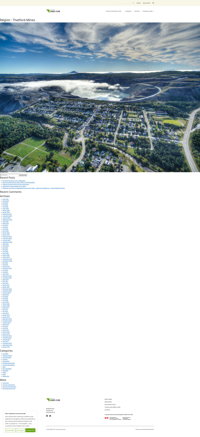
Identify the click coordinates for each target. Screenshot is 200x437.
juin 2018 (5, 326)
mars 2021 (5, 283)
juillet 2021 (5, 279)
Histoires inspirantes (8, 363)
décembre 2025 (7, 214)
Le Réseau (128, 11)
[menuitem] (153, 3)
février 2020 (6, 304)
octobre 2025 (6, 218)
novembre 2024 (7, 238)
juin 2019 (5, 309)
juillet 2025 (5, 223)
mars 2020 (5, 302)
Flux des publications (8, 385)
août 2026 (5, 199)
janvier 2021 (6, 287)
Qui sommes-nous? (110, 404)
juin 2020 (5, 296)
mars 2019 (5, 313)
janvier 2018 (6, 334)
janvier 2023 (6, 266)
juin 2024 (5, 248)
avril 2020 (5, 300)
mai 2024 (5, 250)
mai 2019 (5, 311)
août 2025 (5, 221)
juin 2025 (5, 225)
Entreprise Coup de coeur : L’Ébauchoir (13, 181)
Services (137, 11)
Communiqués (6, 357)
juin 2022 (5, 270)
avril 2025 (5, 229)
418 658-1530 (49, 410)
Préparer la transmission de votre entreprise (15, 184)
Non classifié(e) (6, 369)
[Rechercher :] (9, 175)
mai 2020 (5, 298)
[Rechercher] (133, 3)
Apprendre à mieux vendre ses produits (14, 186)
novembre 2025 (7, 216)
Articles (139, 3)
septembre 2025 (7, 220)
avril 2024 (5, 251)
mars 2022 (5, 274)
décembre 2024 (7, 236)
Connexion (5, 383)
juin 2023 (5, 263)
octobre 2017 (6, 339)
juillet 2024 (5, 246)
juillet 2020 (5, 294)
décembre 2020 (7, 289)
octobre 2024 (6, 240)
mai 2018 (5, 328)
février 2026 (6, 210)
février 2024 (6, 255)
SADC (4, 374)
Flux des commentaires (9, 387)
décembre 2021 (7, 276)
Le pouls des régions (8, 365)
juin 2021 (5, 281)
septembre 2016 (7, 345)
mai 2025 (5, 227)
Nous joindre (146, 3)
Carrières (107, 410)
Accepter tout (30, 430)
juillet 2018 (5, 324)
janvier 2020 (6, 306)
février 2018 (6, 332)
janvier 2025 (6, 235)
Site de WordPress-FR (8, 388)
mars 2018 (5, 330)
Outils (4, 372)
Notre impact (108, 399)
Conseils (4, 359)
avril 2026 (5, 207)
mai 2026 (5, 205)
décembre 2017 (7, 336)
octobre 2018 (6, 323)
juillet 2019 (5, 308)
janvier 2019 (6, 317)
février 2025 (6, 233)
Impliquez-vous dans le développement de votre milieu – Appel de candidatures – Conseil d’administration (33, 188)
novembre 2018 (7, 321)
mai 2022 (5, 272)
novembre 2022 (7, 268)
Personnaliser (10, 430)
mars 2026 (5, 208)
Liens (4, 367)
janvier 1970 (6, 347)
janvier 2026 (6, 212)
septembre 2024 (7, 242)
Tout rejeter (20, 430)
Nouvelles (5, 370)
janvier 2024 (6, 257)
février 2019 (6, 315)
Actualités (5, 354)
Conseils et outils (147, 11)
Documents (5, 361)
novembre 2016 (7, 343)
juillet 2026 (5, 201)
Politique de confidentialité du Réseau (145, 429)
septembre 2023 (7, 261)
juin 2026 (5, 203)
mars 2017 (5, 341)
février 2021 (6, 285)
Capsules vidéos (7, 356)
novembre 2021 (7, 278)
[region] (20, 422)
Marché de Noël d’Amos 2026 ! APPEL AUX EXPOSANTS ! (18, 182)
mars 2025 (5, 231)
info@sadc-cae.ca (50, 412)
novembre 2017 (7, 338)
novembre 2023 (7, 259)
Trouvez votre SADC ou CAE (113, 11)
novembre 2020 (7, 291)
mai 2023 (5, 265)
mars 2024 (5, 253)
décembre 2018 (7, 319)
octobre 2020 (6, 293)
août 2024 (5, 244)
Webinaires (5, 376)
